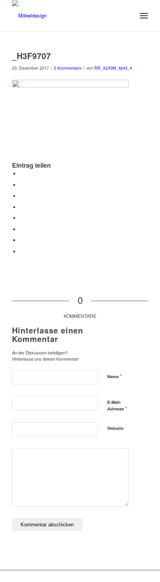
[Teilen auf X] (22, 185)
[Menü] (144, 15)
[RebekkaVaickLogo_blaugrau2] (66, 15)
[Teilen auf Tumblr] (22, 218)
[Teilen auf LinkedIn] (22, 207)
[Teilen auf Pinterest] (22, 196)
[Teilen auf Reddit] (22, 240)
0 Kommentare (68, 68)
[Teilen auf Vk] (22, 229)
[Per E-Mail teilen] (22, 251)
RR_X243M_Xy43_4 (113, 68)
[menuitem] (144, 15)
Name (114, 376)
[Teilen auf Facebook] (22, 173)
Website (115, 428)
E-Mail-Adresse (117, 405)
